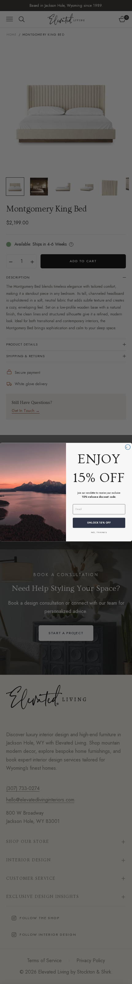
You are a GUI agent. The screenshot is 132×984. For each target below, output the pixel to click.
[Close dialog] (127, 447)
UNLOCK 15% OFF (99, 522)
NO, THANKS (99, 532)
